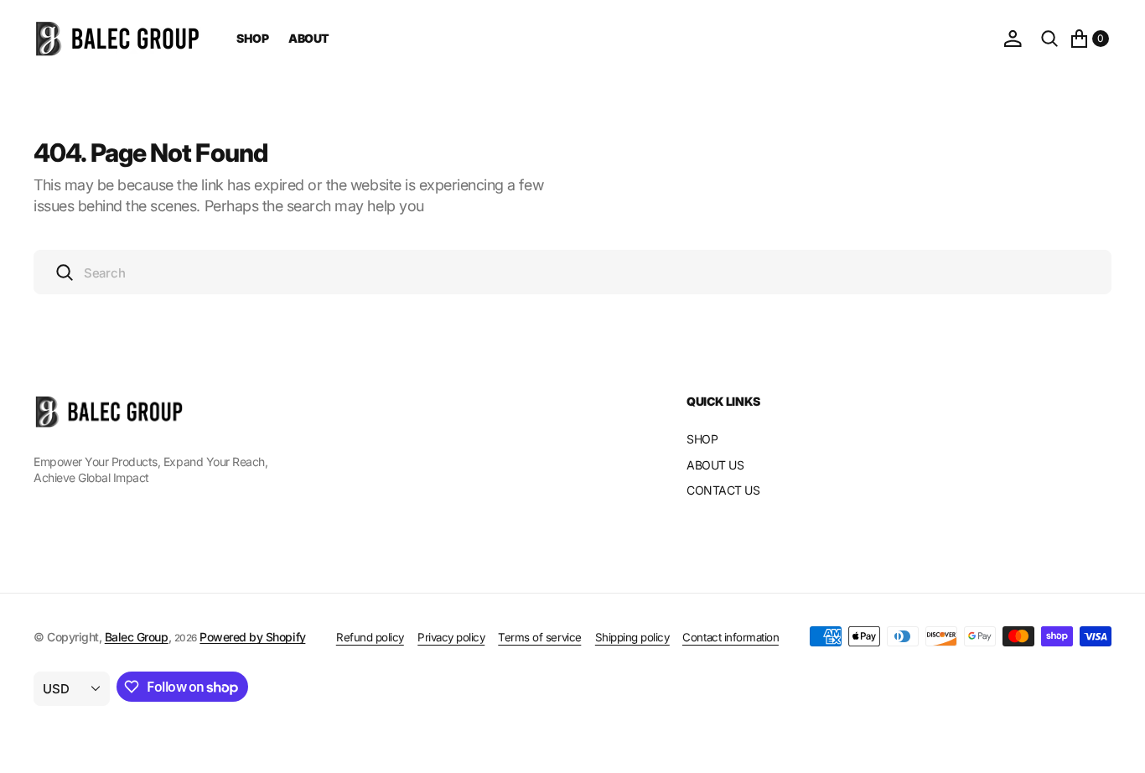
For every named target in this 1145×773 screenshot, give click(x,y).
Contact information (730, 637)
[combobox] (572, 272)
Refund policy (370, 637)
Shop (252, 38)
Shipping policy (632, 637)
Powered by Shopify (252, 637)
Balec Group (136, 637)
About (308, 38)
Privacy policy (450, 637)
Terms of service (539, 637)
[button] (1012, 38)
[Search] (1049, 38)
